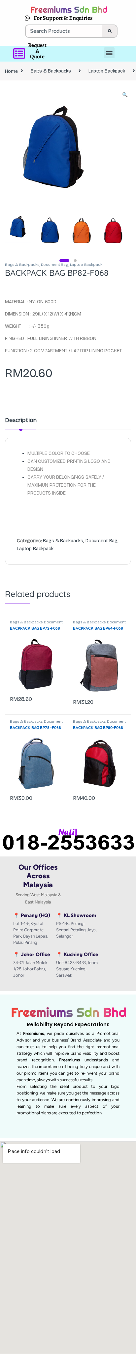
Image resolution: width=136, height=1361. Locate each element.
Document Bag (54, 264)
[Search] (109, 31)
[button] (125, 95)
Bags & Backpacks (51, 71)
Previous (24, 145)
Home (11, 71)
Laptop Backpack (106, 71)
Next (116, 145)
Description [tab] (20, 420)
